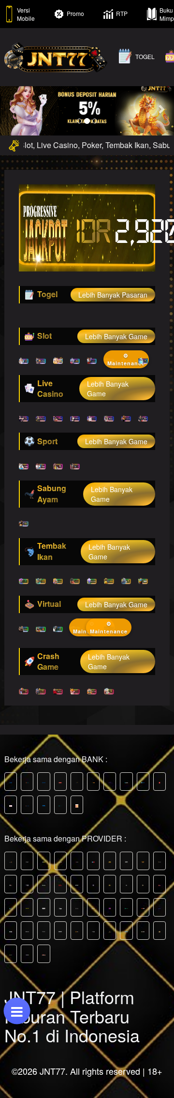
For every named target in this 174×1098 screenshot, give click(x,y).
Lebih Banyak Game (116, 336)
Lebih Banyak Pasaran (112, 295)
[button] (13, 108)
